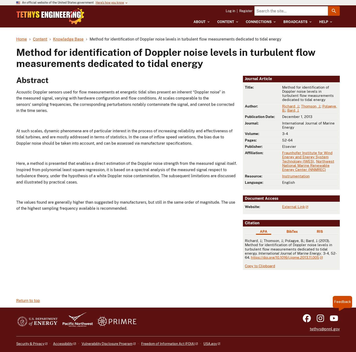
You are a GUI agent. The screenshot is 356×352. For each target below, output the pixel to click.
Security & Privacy (30, 344)
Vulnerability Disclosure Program (107, 344)
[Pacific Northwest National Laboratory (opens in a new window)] (76, 321)
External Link (293, 207)
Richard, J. (290, 106)
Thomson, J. (310, 106)
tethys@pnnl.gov (325, 329)
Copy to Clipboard (260, 266)
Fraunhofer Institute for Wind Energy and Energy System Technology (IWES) (307, 157)
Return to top (28, 300)
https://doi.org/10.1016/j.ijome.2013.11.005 (285, 257)
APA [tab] (263, 231)
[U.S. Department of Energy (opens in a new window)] (37, 321)
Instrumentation (296, 176)
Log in (230, 11)
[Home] (50, 16)
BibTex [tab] (292, 231)
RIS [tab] (320, 231)
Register (245, 11)
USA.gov (210, 344)
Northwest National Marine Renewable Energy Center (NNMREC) (308, 165)
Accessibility (63, 344)
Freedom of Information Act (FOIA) (168, 344)
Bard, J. (293, 110)
